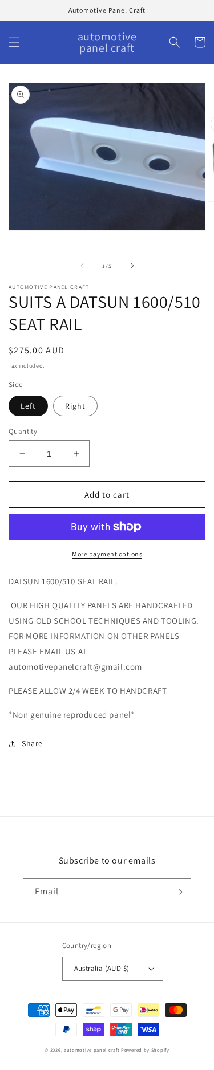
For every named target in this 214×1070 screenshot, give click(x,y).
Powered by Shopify (145, 1050)
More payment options (107, 554)
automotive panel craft (91, 1050)
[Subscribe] (178, 891)
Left (28, 406)
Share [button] (32, 743)
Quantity (23, 431)
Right (75, 406)
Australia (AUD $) (102, 968)
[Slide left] (82, 265)
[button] (14, 42)
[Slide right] (132, 265)
